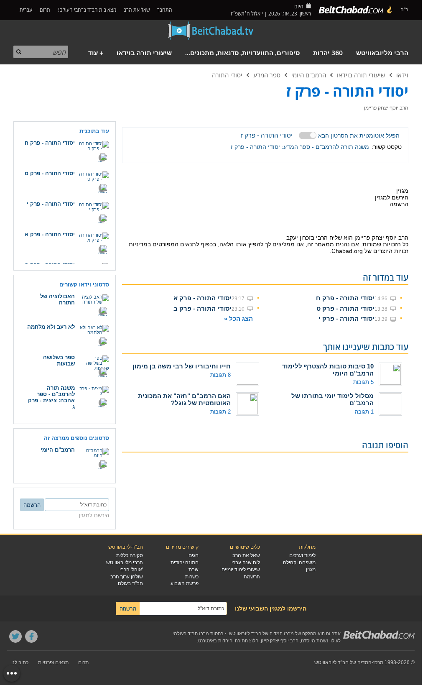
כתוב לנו (19, 662)
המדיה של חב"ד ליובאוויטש (343, 662)
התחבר (165, 9)
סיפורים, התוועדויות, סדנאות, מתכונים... (242, 53)
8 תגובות (220, 375)
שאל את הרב (137, 9)
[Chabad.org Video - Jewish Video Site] (211, 31)
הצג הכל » (238, 318)
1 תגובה (364, 412)
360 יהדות (328, 53)
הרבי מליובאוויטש (382, 53)
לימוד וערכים (302, 555)
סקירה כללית (129, 555)
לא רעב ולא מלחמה (51, 327)
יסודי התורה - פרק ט (345, 308)
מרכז (378, 662)
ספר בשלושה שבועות (59, 360)
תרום (45, 9)
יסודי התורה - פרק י (346, 318)
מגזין (311, 570)
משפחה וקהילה (299, 562)
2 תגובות (220, 412)
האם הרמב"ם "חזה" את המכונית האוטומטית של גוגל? (184, 399)
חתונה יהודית (185, 562)
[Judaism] (355, 10)
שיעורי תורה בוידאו (144, 53)
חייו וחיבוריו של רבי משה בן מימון (181, 366)
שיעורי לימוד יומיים (241, 570)
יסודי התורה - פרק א (202, 298)
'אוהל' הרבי (131, 570)
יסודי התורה (227, 75)
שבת (194, 570)
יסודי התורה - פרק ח (345, 298)
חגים (194, 555)
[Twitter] (15, 636)
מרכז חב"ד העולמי (191, 633)
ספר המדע (266, 75)
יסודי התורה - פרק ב (202, 308)
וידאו (402, 75)
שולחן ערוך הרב (126, 577)
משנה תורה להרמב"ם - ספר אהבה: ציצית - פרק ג (51, 397)
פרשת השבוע (185, 583)
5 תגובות (363, 382)
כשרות (192, 577)
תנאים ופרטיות (53, 662)
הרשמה (252, 577)
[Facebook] (31, 636)
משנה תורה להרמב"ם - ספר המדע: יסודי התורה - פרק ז (300, 146)
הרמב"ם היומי (308, 75)
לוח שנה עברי (246, 562)
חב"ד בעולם (130, 583)
